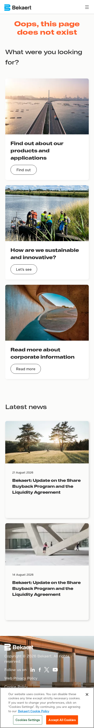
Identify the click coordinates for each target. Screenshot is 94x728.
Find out (23, 170)
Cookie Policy (16, 687)
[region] (47, 707)
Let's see (24, 269)
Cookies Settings (28, 719)
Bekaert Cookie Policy (33, 711)
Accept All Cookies (62, 719)
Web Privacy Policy (20, 678)
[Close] (87, 694)
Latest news (26, 406)
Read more (25, 369)
